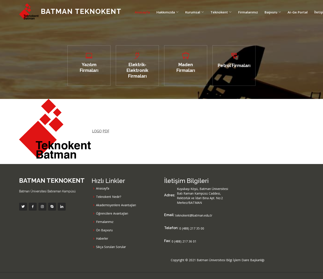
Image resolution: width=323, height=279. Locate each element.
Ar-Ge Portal (298, 12)
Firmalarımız (248, 12)
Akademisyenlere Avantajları (116, 205)
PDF (106, 131)
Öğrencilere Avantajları (112, 213)
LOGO (97, 131)
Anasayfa (142, 12)
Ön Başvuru (104, 230)
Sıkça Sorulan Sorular (111, 246)
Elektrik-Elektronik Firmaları (137, 70)
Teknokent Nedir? (108, 196)
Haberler (102, 238)
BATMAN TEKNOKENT (80, 11)
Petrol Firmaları (234, 65)
